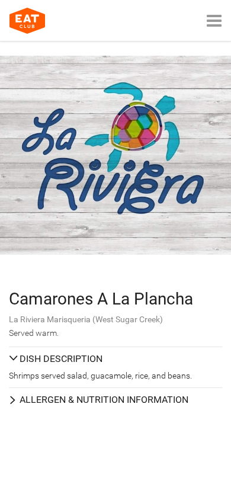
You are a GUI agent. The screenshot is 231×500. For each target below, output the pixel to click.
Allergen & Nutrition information (104, 399)
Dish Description (61, 358)
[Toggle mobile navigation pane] (214, 20)
